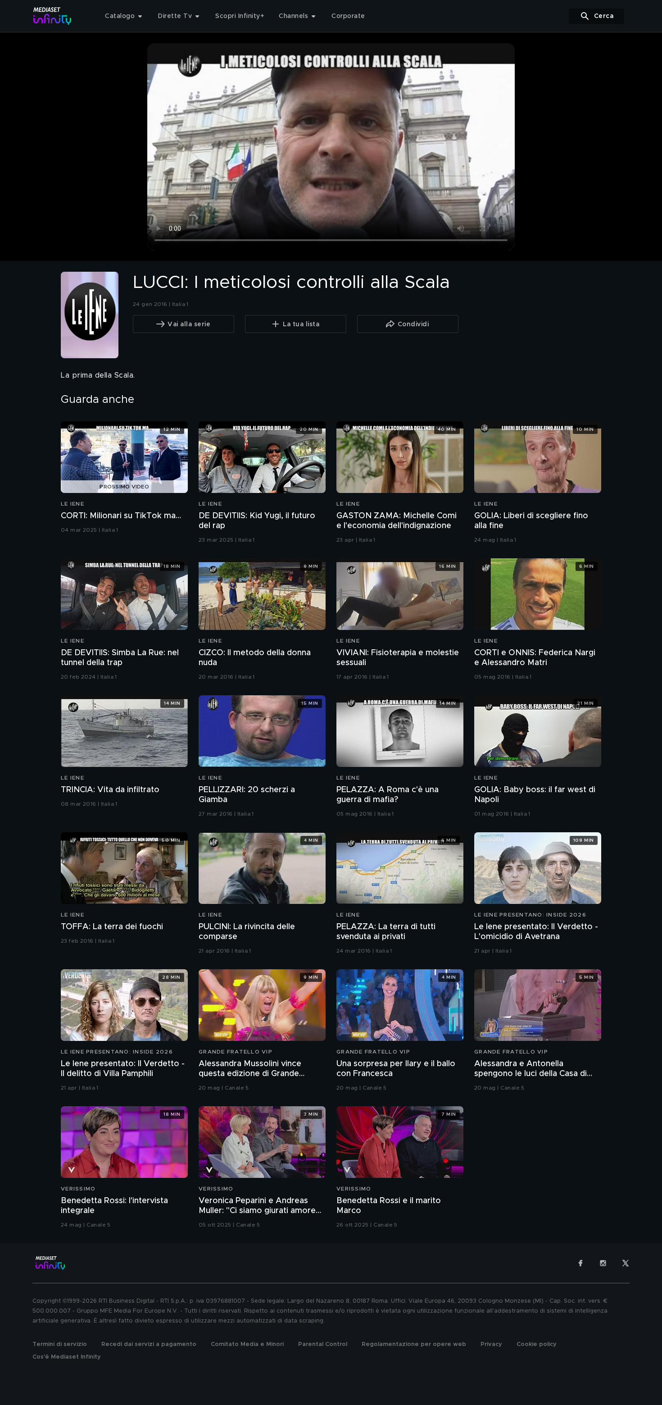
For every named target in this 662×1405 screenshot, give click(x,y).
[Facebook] (580, 1263)
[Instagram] (603, 1263)
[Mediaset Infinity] (52, 16)
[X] (625, 1263)
